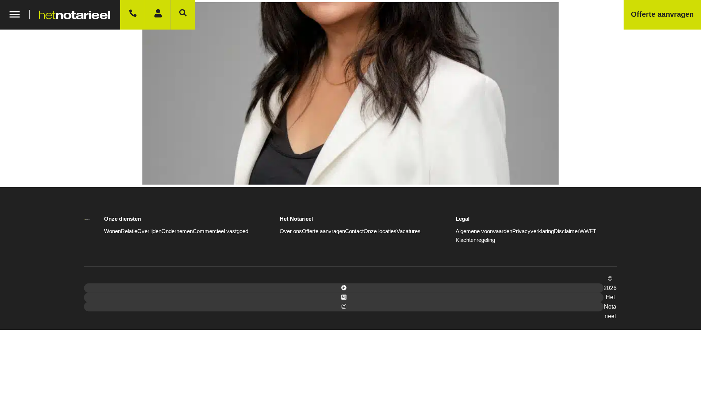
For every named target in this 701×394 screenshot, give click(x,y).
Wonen (112, 231)
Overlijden (149, 231)
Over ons (291, 231)
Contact (354, 231)
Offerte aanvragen (323, 231)
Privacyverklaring (533, 231)
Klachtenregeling (475, 240)
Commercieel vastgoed (220, 231)
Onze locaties (380, 231)
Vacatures (409, 231)
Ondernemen (177, 231)
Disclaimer (566, 231)
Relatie (129, 231)
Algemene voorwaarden (484, 231)
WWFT (587, 231)
